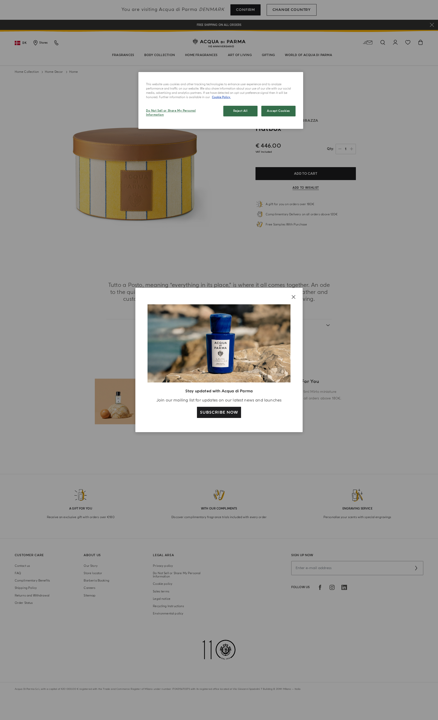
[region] (220, 100)
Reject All (240, 111)
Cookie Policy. (221, 97)
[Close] (293, 297)
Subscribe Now (219, 412)
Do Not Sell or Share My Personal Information (171, 113)
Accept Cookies (278, 111)
